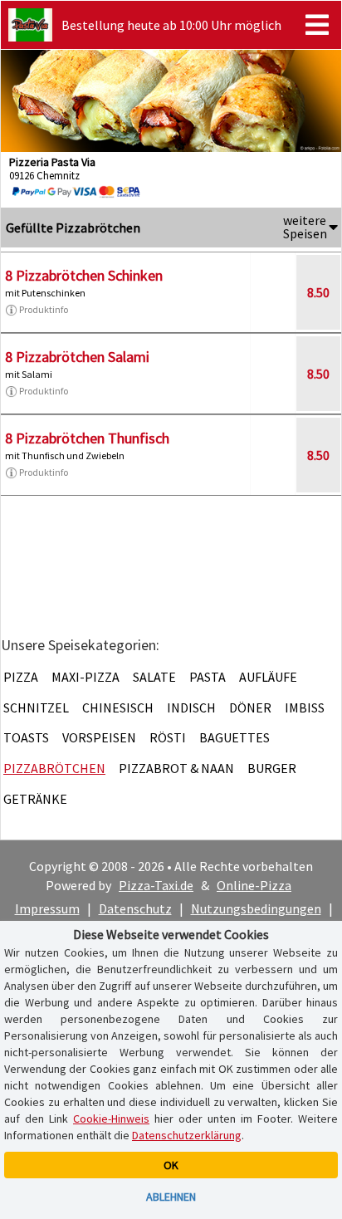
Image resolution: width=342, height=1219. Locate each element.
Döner (250, 707)
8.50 (318, 292)
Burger (271, 768)
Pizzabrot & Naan (176, 768)
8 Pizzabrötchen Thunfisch (87, 438)
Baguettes (234, 737)
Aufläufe (268, 676)
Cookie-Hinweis (111, 1118)
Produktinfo (43, 309)
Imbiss (305, 707)
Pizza (20, 676)
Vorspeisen (99, 737)
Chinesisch (118, 707)
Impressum (47, 908)
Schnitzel (36, 707)
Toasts (26, 737)
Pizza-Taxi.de (156, 885)
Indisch (191, 707)
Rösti (167, 737)
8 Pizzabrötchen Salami (77, 356)
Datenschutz (135, 908)
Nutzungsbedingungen (256, 908)
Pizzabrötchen (54, 768)
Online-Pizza (254, 885)
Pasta (207, 676)
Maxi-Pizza (85, 676)
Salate (154, 676)
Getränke (35, 799)
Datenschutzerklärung (187, 1135)
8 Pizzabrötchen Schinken (84, 275)
